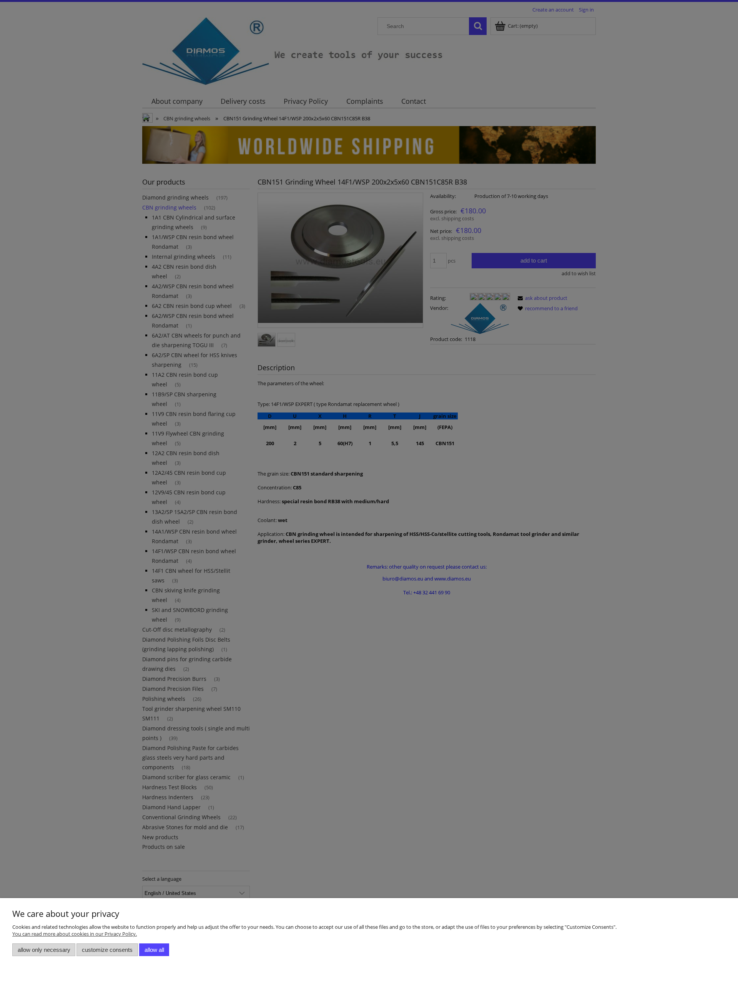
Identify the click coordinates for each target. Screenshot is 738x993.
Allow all (154, 949)
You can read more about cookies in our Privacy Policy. (74, 933)
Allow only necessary (44, 949)
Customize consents (107, 949)
